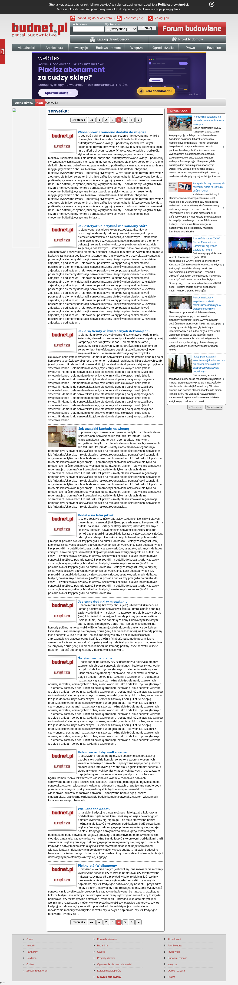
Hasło (39, 102)
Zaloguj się (162, 18)
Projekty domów (106, 958)
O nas (29, 939)
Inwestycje (174, 951)
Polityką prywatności (173, 4)
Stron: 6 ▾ (79, 120)
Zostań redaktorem (37, 970)
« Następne (195, 407)
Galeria (101, 951)
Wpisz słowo (80, 24)
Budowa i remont (177, 958)
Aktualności (174, 939)
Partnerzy (32, 951)
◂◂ (91, 120)
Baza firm (102, 945)
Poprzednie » (214, 407)
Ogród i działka (176, 970)
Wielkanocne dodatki (94, 809)
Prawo (171, 976)
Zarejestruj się (133, 18)
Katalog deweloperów (109, 970)
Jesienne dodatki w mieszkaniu (103, 601)
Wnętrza (172, 964)
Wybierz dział (112, 24)
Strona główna (24, 102)
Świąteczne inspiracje (95, 658)
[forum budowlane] (192, 28)
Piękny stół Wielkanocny (97, 865)
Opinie (30, 964)
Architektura (175, 945)
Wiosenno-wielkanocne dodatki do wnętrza (112, 132)
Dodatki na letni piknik (96, 515)
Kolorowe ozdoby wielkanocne (102, 752)
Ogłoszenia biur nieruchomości (114, 964)
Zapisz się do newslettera (94, 18)
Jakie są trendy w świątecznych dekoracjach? (114, 331)
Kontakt (30, 945)
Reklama (31, 958)
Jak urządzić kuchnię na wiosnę (103, 428)
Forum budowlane (107, 939)
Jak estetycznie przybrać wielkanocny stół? (112, 226)
